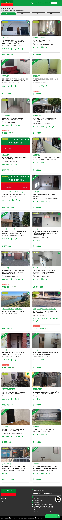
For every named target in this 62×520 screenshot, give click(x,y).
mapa (55, 13)
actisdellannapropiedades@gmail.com (43, 504)
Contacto (54, 3)
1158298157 (37, 502)
